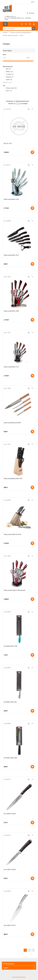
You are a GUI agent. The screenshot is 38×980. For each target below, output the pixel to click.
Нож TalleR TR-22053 (10, 813)
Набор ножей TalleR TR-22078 (12, 534)
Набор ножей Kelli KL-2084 (11, 311)
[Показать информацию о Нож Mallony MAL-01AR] (19, 628)
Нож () (9, 91)
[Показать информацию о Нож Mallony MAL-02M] (19, 684)
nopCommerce (22, 977)
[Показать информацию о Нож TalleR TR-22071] (19, 908)
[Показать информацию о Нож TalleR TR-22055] (19, 852)
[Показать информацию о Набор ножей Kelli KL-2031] (19, 238)
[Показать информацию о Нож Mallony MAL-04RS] (19, 740)
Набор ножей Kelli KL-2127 (11, 367)
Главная (5, 32)
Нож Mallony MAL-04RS (10, 758)
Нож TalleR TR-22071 (10, 925)
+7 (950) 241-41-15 (10, 16)
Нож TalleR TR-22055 (10, 869)
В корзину (32, 152)
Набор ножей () (11, 88)
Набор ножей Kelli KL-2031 (11, 255)
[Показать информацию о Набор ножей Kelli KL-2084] (19, 293)
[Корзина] (33, 24)
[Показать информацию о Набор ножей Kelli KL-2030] (19, 182)
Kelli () (8, 69)
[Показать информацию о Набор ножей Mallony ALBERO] (19, 405)
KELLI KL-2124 (8, 143)
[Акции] (21, 24)
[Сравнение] (26, 24)
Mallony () (9, 71)
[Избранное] (30, 24)
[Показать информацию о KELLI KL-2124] (19, 126)
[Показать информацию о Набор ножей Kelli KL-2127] (19, 349)
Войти (32, 2)
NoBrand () (9, 77)
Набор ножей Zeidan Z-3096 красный (14, 590)
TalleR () (9, 79)
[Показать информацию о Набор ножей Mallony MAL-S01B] (19, 461)
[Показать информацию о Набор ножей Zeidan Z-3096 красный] (19, 573)
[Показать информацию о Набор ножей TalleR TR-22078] (19, 517)
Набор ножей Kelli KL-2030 (11, 199)
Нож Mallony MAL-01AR (10, 646)
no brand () (10, 74)
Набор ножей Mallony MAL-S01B (13, 478)
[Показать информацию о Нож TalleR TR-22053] (19, 796)
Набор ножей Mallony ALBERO (12, 422)
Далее (33, 950)
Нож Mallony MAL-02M (10, 702)
